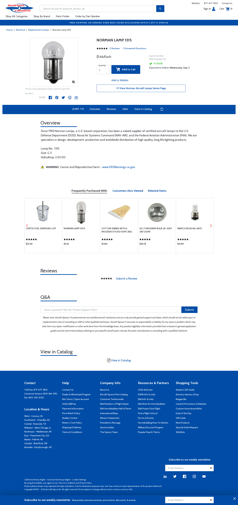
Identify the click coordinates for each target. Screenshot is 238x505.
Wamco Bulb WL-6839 (189, 228)
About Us (104, 389)
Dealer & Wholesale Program (76, 394)
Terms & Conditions (72, 432)
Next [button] (211, 225)
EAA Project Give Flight (149, 408)
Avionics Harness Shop (187, 394)
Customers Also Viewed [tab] (128, 191)
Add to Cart (128, 69)
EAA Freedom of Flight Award (114, 403)
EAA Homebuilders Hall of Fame (115, 408)
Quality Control (69, 418)
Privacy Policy (85, 483)
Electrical (20, 29)
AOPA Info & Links (146, 394)
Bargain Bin (181, 399)
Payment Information (73, 408)
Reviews (111, 109)
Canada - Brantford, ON (35, 443)
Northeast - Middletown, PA (37, 431)
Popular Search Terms (149, 432)
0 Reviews (114, 48)
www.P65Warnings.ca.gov (118, 167)
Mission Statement (109, 418)
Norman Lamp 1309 (74, 228)
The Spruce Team (109, 432)
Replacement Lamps (38, 29)
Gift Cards (181, 418)
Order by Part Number (87, 16)
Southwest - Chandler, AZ (37, 419)
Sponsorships (107, 427)
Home (9, 29)
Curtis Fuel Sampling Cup (41, 228)
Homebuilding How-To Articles (153, 422)
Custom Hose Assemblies (189, 408)
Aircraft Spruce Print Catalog (114, 394)
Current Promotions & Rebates (191, 403)
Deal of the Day (183, 413)
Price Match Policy (71, 413)
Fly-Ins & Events (146, 418)
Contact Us (227, 3)
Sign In (207, 8)
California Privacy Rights (34, 479)
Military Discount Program (150, 427)
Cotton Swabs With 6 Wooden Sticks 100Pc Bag (117, 230)
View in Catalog (143, 109)
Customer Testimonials (112, 399)
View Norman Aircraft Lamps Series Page (142, 88)
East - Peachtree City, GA (36, 435)
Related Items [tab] (157, 191)
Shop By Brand (42, 16)
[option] (54, 62)
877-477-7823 (211, 3)
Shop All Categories (17, 16)
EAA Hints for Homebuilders (151, 403)
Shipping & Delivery (71, 427)
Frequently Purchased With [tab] (89, 191)
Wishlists (196, 3)
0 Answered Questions (134, 48)
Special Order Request (187, 427)
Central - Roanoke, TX (35, 423)
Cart (225, 8)
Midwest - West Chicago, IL (37, 427)
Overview (95, 109)
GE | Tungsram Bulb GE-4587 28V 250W (155, 230)
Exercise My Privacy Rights (58, 479)
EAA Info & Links (146, 399)
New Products (183, 422)
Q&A (125, 109)
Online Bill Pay (69, 403)
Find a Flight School (147, 413)
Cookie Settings (79, 479)
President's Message (110, 422)
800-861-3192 (50, 393)
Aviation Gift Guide (185, 389)
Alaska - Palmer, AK (33, 439)
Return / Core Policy (72, 422)
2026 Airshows (145, 389)
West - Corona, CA (33, 416)
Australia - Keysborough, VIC (38, 447)
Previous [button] (27, 225)
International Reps (109, 413)
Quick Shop (43, 244)
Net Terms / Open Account (75, 399)
